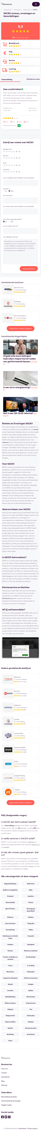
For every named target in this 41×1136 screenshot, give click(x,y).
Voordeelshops (31, 957)
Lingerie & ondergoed (10, 978)
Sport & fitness (10, 909)
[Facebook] (2, 1117)
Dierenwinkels (10, 902)
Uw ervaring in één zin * (11, 226)
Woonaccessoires (30, 1028)
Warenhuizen (30, 997)
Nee (12, 191)
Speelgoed (30, 944)
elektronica (36, 844)
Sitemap (4, 1085)
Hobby (31, 930)
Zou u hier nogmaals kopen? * (13, 219)
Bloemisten (10, 972)
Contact (4, 1073)
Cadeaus (10, 944)
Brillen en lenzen (10, 1003)
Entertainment (31, 1003)
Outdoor (31, 917)
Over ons (4, 1068)
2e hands (10, 990)
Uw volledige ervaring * (11, 237)
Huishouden (31, 1015)
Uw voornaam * (8, 195)
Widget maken (6, 1105)
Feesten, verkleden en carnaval (10, 958)
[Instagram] (9, 1117)
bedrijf (36, 429)
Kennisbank (5, 1077)
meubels (6, 847)
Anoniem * (6, 189)
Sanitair (10, 1028)
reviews (31, 866)
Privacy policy (32, 1128)
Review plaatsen (29, 269)
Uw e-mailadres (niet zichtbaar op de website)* (18, 178)
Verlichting (10, 1034)
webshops (31, 842)
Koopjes (30, 984)
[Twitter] (6, 1117)
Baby (30, 890)
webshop (5, 442)
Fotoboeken (31, 972)
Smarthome (31, 1034)
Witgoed (10, 1009)
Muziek (10, 984)
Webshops (17, 10)
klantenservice (7, 598)
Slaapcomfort (10, 1015)
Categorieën (8, 10)
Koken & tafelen (10, 1022)
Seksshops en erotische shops (10, 937)
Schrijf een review (34, 79)
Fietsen (30, 902)
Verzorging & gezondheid (31, 910)
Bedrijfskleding (10, 997)
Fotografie (30, 923)
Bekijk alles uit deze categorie (20, 328)
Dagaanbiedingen (10, 884)
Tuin (30, 1009)
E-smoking (30, 965)
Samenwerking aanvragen (10, 1101)
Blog (2, 1081)
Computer (30, 936)
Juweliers (31, 896)
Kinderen (10, 917)
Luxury (10, 965)
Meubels (31, 1022)
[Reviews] (6, 4)
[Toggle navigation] (36, 4)
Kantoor (10, 951)
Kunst (10, 1040)
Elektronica (26, 10)
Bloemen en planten (30, 951)
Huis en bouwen (10, 923)
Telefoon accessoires (31, 978)
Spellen (30, 990)
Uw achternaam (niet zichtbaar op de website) (18, 206)
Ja (6, 191)
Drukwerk (10, 896)
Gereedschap (10, 930)
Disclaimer (22, 1128)
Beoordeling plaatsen (9, 1097)
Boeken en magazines (10, 890)
